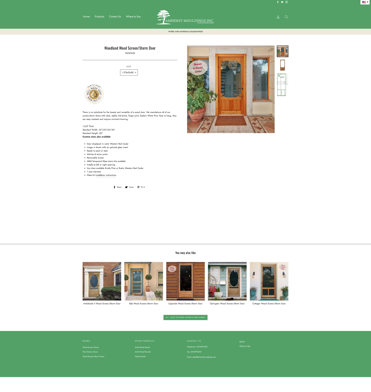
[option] (185, 31)
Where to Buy (133, 16)
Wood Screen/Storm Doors (93, 356)
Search (242, 341)
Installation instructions (106, 175)
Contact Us (115, 16)
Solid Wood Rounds (143, 351)
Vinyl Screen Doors (90, 351)
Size (129, 66)
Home (86, 16)
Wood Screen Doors (91, 347)
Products (99, 16)
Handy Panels (140, 356)
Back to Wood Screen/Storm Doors (187, 317)
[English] (365, 2)
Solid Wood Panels (142, 347)
